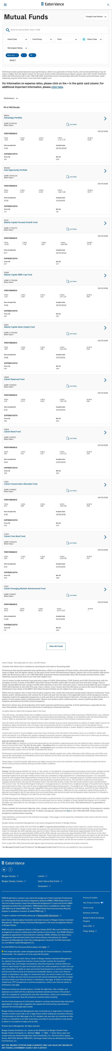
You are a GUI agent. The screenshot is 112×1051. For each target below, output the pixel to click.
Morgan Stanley (9, 876)
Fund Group (37, 39)
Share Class (90, 39)
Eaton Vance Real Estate (48, 881)
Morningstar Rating (15, 48)
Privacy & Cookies (90, 898)
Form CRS (87, 926)
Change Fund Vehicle (95, 17)
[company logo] (52, 4)
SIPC (46, 1033)
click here (57, 87)
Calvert (41, 876)
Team (59, 39)
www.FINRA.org (36, 911)
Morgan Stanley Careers (12, 881)
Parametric (43, 886)
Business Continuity (91, 913)
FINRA (37, 1033)
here (68, 811)
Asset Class (12, 39)
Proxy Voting (88, 931)
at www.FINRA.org (21, 908)
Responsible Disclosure (48, 915)
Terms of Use (88, 908)
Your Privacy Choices (92, 903)
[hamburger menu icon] (5, 5)
